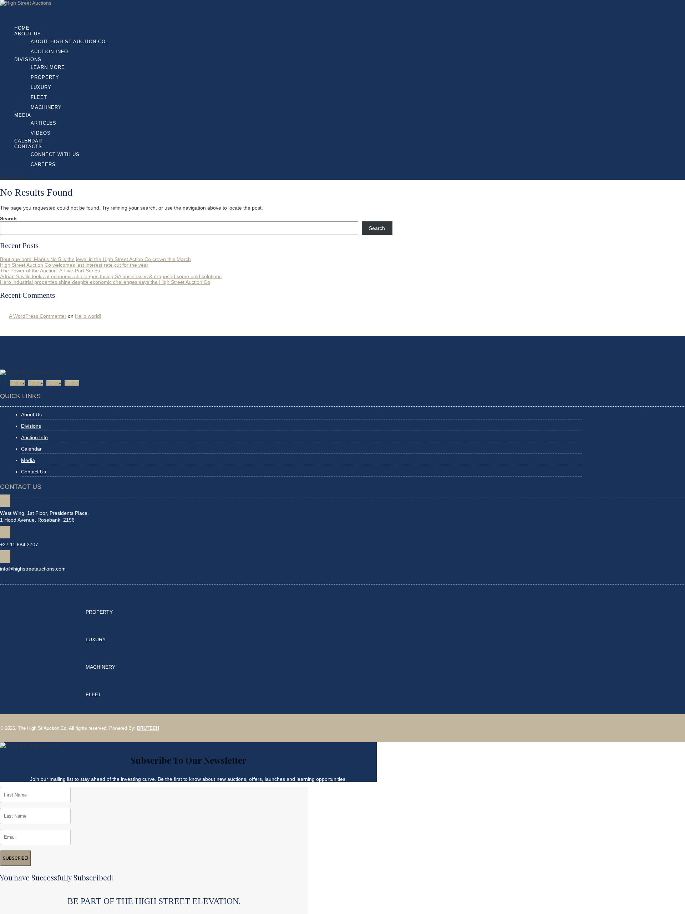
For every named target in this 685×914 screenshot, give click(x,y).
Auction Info (49, 51)
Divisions (27, 59)
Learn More (48, 67)
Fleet (39, 97)
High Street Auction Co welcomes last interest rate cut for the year (74, 265)
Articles (43, 123)
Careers (43, 164)
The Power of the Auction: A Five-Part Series (50, 270)
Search (8, 218)
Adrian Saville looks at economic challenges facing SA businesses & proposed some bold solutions (111, 276)
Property (45, 77)
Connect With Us (55, 154)
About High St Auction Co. (69, 41)
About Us (27, 33)
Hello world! (88, 316)
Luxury (41, 87)
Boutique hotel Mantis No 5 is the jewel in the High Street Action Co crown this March (95, 259)
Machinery (46, 107)
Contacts (28, 146)
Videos (41, 133)
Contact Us (33, 471)
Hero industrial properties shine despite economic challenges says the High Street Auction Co (105, 282)
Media (28, 460)
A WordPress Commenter (37, 316)
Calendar (31, 449)
